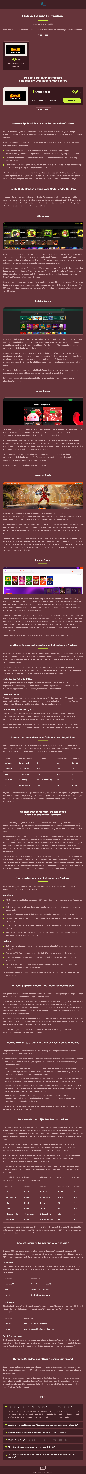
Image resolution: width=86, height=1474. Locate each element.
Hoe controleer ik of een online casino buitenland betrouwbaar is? (38, 1432)
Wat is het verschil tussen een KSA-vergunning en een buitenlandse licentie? (43, 1425)
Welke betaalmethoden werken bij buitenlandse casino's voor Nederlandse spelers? (42, 1455)
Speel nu (72, 100)
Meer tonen (43, 35)
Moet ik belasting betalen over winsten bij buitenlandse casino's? (37, 1440)
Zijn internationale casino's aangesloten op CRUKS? (31, 1447)
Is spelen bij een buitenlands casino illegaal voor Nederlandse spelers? (40, 1407)
